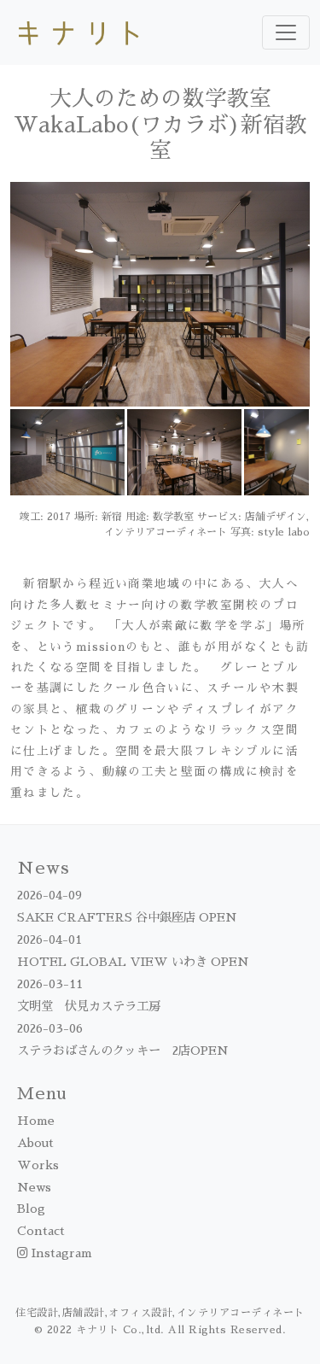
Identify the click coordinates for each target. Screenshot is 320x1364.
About (35, 1143)
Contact (41, 1231)
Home (36, 1121)
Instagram (60, 1253)
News (34, 1187)
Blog (31, 1209)
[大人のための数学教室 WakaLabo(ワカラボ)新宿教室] (160, 294)
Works (38, 1165)
